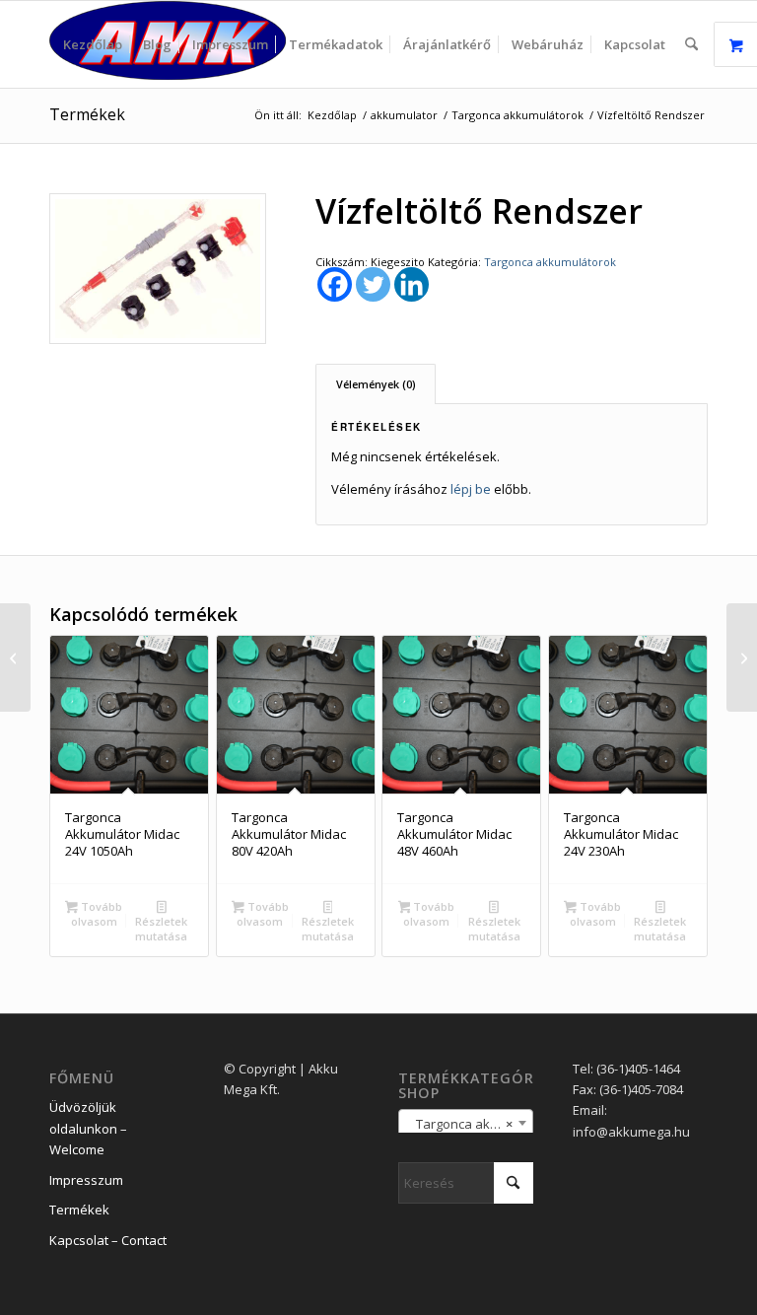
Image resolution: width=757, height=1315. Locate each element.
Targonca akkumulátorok (550, 261)
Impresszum (86, 1180)
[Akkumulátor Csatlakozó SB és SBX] (741, 657)
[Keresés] (691, 44)
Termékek (87, 114)
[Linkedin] (411, 284)
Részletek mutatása (161, 928)
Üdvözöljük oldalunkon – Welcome (88, 1128)
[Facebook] (334, 284)
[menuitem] (92, 44)
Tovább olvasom (96, 914)
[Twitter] (373, 284)
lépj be (470, 489)
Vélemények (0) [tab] (376, 384)
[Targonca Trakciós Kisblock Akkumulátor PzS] (15, 657)
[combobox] (465, 1123)
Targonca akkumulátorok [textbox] (469, 1124)
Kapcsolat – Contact (108, 1240)
